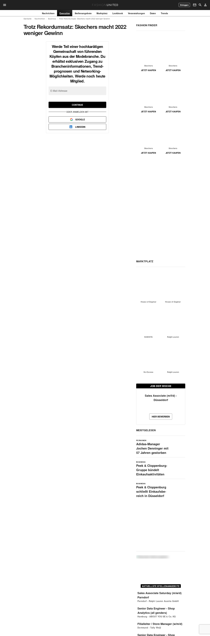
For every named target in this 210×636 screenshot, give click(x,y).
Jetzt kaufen (148, 70)
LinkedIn (80, 126)
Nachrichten (40, 19)
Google (80, 119)
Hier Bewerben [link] (161, 416)
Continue (77, 104)
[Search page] (200, 5)
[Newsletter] (194, 5)
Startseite (28, 19)
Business (52, 19)
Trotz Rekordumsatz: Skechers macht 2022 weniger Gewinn (84, 19)
